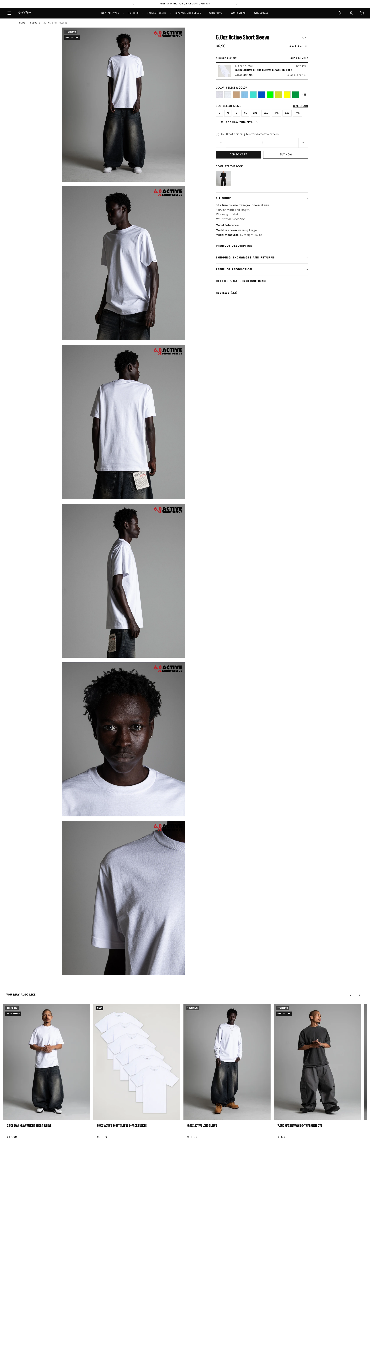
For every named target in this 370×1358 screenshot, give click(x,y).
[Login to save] (85, 1116)
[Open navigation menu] (9, 13)
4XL (276, 113)
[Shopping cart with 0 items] (361, 13)
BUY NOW (286, 154)
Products (34, 23)
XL (245, 113)
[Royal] (261, 94)
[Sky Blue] (244, 94)
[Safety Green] (278, 94)
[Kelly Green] (295, 94)
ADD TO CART (238, 154)
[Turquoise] (253, 94)
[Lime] (270, 94)
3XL (266, 113)
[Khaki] (236, 94)
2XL (255, 113)
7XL (297, 113)
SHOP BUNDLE (299, 58)
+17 (304, 94)
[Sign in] (351, 13)
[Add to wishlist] (304, 38)
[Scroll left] (350, 995)
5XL (287, 113)
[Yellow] (287, 94)
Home (22, 23)
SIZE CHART (300, 106)
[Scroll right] (359, 995)
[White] (227, 94)
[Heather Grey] (219, 94)
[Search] (339, 13)
